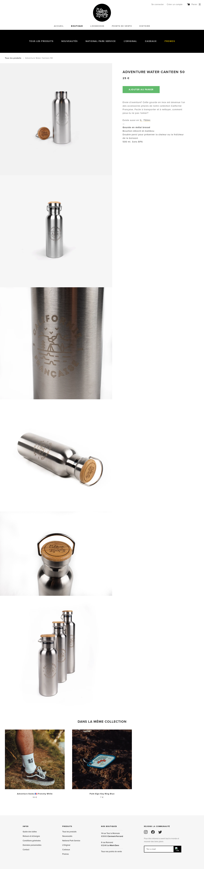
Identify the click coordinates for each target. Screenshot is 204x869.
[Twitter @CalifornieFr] (160, 832)
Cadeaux (151, 41)
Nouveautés (69, 41)
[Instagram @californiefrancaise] (146, 832)
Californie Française (102, 13)
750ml (146, 120)
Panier (195, 4)
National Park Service (101, 41)
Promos (170, 41)
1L (141, 120)
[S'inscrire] (177, 849)
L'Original (130, 41)
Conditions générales (32, 840)
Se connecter (157, 4)
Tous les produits (41, 41)
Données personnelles (32, 845)
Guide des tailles (30, 832)
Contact (26, 849)
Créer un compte (174, 4)
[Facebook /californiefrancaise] (153, 832)
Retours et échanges (31, 836)
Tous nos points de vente (111, 851)
